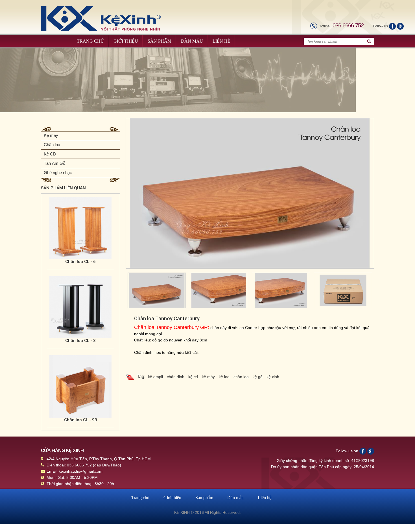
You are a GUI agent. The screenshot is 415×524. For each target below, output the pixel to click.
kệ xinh (273, 376)
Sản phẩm (204, 497)
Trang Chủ (90, 41)
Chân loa (52, 144)
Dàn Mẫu (192, 41)
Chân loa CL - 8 (80, 340)
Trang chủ (140, 497)
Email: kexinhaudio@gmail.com (74, 471)
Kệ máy (51, 135)
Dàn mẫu (235, 497)
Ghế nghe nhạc (58, 172)
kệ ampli (155, 376)
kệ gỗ (258, 376)
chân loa (241, 376)
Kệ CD (50, 154)
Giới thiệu (172, 497)
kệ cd (193, 376)
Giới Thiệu (125, 41)
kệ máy (208, 376)
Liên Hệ (221, 41)
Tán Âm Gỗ (54, 163)
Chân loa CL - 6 (80, 261)
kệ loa (224, 376)
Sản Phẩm (159, 41)
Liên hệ (264, 497)
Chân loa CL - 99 (80, 419)
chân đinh (175, 376)
